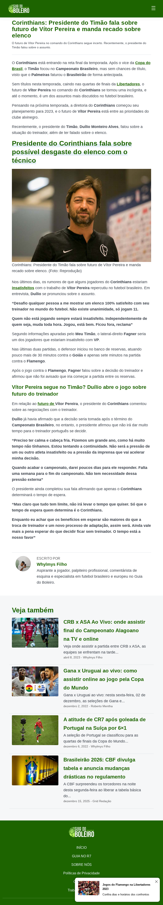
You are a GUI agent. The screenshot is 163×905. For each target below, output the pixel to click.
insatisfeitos (23, 288)
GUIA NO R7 (81, 856)
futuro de (46, 404)
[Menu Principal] (153, 8)
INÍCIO (81, 847)
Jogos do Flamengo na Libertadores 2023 (126, 887)
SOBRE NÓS (81, 864)
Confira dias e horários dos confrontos (126, 894)
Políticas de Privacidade (81, 873)
